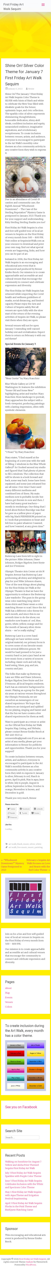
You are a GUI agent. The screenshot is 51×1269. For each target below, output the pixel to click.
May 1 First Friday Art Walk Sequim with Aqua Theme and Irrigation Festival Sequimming (23, 1195)
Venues (9, 1002)
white (38, 844)
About (8, 988)
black (19, 844)
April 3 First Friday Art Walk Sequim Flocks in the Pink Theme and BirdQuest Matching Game (23, 1206)
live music (22, 847)
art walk (12, 844)
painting (39, 847)
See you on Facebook (21, 1107)
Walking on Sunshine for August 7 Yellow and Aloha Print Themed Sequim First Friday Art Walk (23, 1165)
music (26, 844)
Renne (31, 89)
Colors (8, 1006)
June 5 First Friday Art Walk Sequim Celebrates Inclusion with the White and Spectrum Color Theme (24, 1184)
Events (8, 997)
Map (7, 992)
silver (32, 844)
